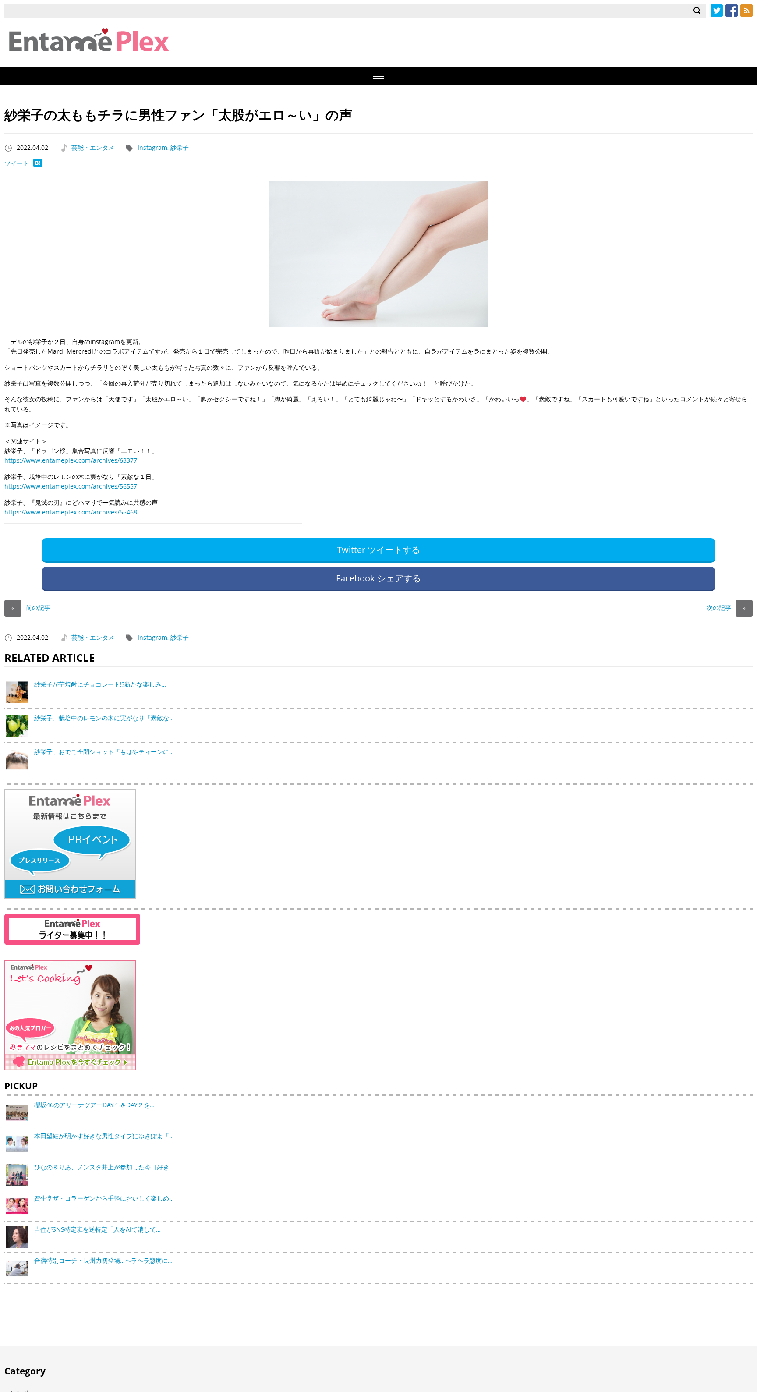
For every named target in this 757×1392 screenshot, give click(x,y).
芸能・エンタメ (92, 147)
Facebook (731, 10)
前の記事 (30, 607)
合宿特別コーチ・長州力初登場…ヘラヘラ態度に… (103, 1260)
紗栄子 (179, 147)
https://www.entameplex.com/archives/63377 (70, 460)
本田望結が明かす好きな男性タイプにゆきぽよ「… (104, 1136)
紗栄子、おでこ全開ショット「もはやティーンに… (104, 751)
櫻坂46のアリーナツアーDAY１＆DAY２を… (94, 1105)
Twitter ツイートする (378, 550)
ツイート (16, 163)
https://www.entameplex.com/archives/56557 (70, 486)
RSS (746, 10)
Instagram (152, 147)
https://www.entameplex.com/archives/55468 (70, 512)
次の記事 (726, 607)
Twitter (717, 10)
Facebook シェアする (378, 578)
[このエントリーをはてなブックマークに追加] (37, 165)
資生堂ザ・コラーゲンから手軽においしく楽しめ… (104, 1198)
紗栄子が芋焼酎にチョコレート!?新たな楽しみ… (100, 684)
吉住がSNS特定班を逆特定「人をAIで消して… (97, 1229)
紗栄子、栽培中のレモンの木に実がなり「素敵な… (104, 718)
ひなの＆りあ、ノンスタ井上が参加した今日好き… (104, 1167)
